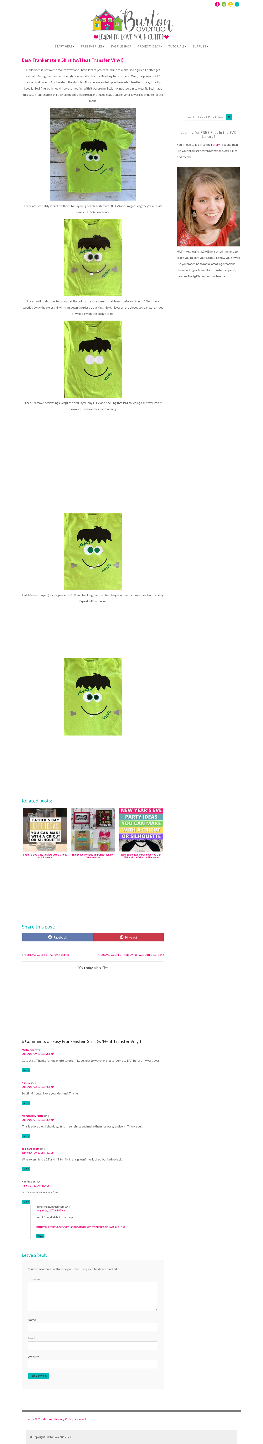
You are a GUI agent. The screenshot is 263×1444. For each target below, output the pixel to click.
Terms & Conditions (39, 1419)
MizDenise (28, 1049)
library (215, 144)
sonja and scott (30, 1148)
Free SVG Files (91, 46)
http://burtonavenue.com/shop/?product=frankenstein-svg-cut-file (80, 1226)
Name (32, 1319)
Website (33, 1357)
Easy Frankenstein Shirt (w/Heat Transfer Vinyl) (73, 60)
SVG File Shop (121, 46)
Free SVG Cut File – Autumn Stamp (46, 954)
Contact (80, 1419)
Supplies (199, 46)
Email (31, 1338)
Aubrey (26, 1082)
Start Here (63, 46)
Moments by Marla (32, 1115)
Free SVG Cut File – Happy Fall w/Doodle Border (130, 954)
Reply (26, 1070)
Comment (35, 1279)
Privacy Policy (63, 1419)
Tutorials (176, 46)
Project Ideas (149, 46)
